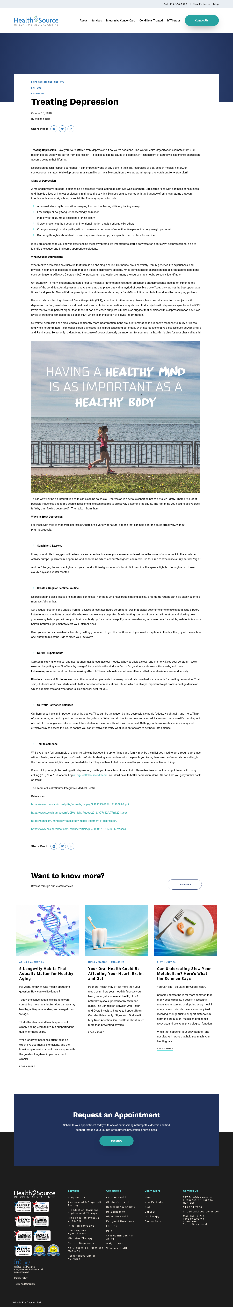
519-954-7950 (192, 1207)
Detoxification (116, 1211)
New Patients (201, 4)
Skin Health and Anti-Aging (120, 1237)
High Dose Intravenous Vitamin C (83, 1219)
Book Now (116, 1140)
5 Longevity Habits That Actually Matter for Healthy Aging (46, 973)
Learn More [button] (185, 884)
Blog (216, 4)
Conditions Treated (151, 20)
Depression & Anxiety (120, 1207)
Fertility (111, 1226)
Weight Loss (114, 1243)
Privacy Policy (20, 1278)
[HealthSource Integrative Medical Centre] (36, 23)
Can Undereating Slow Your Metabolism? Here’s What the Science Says (184, 973)
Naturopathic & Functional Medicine (86, 1249)
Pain (109, 1230)
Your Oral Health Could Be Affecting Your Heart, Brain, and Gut (116, 973)
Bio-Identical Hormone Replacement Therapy (83, 1211)
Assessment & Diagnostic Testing (85, 1204)
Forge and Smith (34, 1302)
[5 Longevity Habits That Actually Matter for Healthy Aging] (47, 954)
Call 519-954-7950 (175, 4)
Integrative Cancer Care (120, 20)
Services (96, 20)
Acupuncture (76, 1197)
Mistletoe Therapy (80, 1238)
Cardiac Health (116, 1197)
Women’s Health (117, 1248)
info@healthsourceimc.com (201, 1211)
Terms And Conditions (24, 1284)
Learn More (27, 1066)
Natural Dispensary (81, 1243)
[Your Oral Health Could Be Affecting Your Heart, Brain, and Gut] (116, 954)
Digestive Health (117, 1216)
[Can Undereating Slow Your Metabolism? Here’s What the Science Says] (185, 954)
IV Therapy (173, 20)
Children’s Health (118, 1202)
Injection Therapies (81, 1225)
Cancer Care (153, 1221)
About (83, 20)
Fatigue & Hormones (120, 1221)
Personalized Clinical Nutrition (82, 1257)
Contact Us (201, 20)
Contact (150, 1211)
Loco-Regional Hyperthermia (78, 1232)
